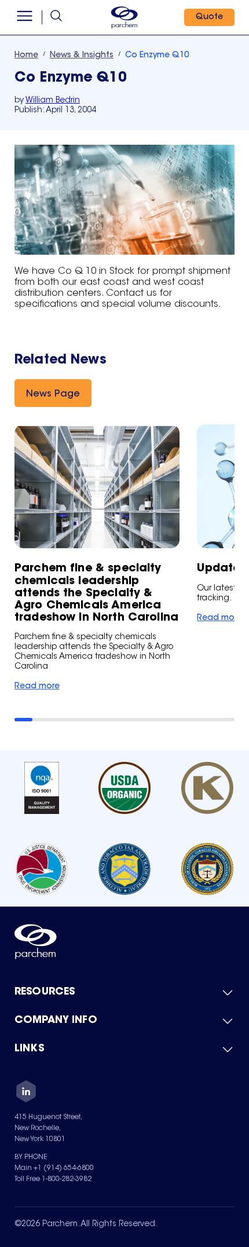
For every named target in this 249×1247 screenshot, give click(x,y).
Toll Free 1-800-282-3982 (52, 1179)
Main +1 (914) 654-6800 (54, 1168)
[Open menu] (24, 17)
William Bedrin (52, 101)
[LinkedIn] (26, 1093)
